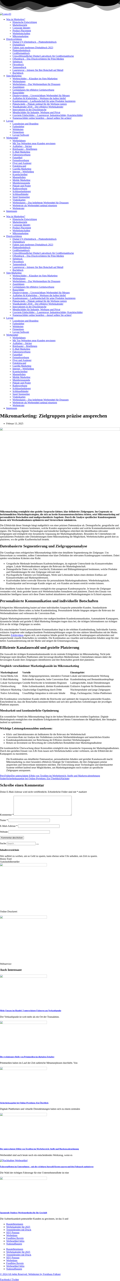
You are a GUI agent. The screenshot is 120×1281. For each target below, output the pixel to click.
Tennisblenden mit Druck (18, 1229)
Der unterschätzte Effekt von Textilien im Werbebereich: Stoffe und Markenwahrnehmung (39, 1149)
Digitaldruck (18, 44)
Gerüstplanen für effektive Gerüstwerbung (33, 90)
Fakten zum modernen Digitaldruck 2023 (32, 47)
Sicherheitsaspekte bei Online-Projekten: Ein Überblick (24, 1103)
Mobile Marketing (21, 180)
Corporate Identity (21, 27)
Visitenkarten (18, 199)
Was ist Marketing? (15, 19)
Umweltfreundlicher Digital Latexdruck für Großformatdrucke (43, 56)
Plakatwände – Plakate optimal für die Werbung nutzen (39, 104)
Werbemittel (12, 137)
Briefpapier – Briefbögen (24, 149)
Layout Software (20, 135)
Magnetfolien (19, 177)
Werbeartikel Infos (15, 1241)
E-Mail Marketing (21, 152)
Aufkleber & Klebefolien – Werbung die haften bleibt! (39, 98)
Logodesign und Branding (25, 123)
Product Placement (21, 30)
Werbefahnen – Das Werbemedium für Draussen (36, 84)
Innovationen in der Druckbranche (29, 109)
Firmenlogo (18, 132)
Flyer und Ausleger (21, 163)
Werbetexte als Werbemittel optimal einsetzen (34, 205)
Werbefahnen (19, 140)
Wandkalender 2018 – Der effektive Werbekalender (37, 106)
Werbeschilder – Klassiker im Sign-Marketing (35, 78)
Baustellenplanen (14, 1224)
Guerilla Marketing (21, 168)
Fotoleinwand (19, 166)
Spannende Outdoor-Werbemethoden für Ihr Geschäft (23, 1212)
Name (4, 820)
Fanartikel (17, 157)
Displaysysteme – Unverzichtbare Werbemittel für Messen (41, 95)
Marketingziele (19, 25)
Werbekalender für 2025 (18, 1227)
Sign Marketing (14, 75)
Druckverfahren (14, 39)
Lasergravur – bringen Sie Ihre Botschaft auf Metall (37, 70)
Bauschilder (18, 92)
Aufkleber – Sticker (22, 146)
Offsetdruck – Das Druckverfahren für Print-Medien (38, 58)
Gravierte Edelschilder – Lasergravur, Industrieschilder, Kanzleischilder (47, 115)
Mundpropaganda (21, 183)
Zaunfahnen (18, 87)
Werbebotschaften (21, 33)
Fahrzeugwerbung (21, 154)
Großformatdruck (21, 53)
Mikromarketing (20, 36)
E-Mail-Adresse (9, 826)
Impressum (11, 211)
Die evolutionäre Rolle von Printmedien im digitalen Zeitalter (27, 1057)
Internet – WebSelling (23, 171)
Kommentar (7, 814)
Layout (9, 121)
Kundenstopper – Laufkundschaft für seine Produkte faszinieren (43, 101)
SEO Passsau (12, 1232)
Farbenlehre (18, 126)
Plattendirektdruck (21, 50)
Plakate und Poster (21, 185)
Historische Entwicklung (24, 22)
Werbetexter (18, 208)
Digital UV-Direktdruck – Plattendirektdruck (34, 42)
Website (4, 831)
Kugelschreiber (20, 174)
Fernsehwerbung (20, 160)
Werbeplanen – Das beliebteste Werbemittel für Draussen (40, 202)
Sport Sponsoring (21, 197)
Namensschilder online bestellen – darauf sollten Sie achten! (42, 118)
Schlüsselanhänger (21, 191)
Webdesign (17, 129)
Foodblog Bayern (15, 1238)
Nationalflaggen (14, 1243)
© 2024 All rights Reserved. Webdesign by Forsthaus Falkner (30, 1274)
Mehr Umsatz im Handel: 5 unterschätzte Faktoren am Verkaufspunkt (30, 1010)
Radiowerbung (19, 188)
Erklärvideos (17, 635)
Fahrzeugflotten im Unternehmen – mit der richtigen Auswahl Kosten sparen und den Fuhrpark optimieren (46, 1166)
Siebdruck (17, 61)
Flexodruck (18, 64)
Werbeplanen (18, 81)
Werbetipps (11, 1235)
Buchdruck (17, 73)
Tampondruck (19, 67)
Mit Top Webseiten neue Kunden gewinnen (33, 143)
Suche (3, 843)
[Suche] (37, 844)
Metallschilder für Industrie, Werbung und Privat (36, 112)
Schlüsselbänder (20, 194)
